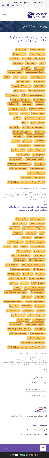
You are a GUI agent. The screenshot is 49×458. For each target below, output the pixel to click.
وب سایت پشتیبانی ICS (36, 429)
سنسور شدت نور (23, 145)
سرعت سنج (27, 104)
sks (23, 122)
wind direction (36, 108)
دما (15, 76)
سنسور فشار (17, 63)
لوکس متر (26, 140)
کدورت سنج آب (15, 159)
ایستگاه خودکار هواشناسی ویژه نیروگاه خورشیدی (27, 416)
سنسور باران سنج (18, 54)
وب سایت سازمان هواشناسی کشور (31, 434)
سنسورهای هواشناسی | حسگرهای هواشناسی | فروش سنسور (27, 39)
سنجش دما (17, 136)
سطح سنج (25, 67)
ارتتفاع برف (14, 127)
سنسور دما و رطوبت (36, 54)
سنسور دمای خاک (37, 76)
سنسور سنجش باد (37, 122)
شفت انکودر (38, 67)
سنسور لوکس (38, 145)
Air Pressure (11, 95)
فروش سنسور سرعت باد (34, 72)
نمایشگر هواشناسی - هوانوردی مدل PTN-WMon (25, 182)
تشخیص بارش (18, 150)
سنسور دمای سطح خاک (18, 168)
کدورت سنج (39, 163)
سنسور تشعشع (19, 90)
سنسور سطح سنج (23, 81)
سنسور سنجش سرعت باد (21, 131)
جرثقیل (16, 118)
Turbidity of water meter (18, 163)
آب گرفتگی (14, 58)
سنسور (23, 76)
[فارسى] (41, 407)
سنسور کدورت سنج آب (35, 172)
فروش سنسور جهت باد (17, 108)
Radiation (38, 99)
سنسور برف (39, 131)
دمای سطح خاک (37, 168)
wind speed (13, 104)
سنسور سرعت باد (37, 49)
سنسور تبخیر (38, 81)
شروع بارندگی (38, 154)
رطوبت (6, 76)
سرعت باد (39, 104)
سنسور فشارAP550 (36, 90)
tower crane (37, 113)
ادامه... (45, 201)
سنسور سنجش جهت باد (35, 136)
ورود (7, 448)
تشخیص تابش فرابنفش (34, 159)
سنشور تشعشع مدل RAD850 (32, 95)
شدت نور (15, 140)
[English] (45, 407)
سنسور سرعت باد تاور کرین (34, 118)
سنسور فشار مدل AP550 (20, 86)
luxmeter (39, 140)
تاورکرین (12, 113)
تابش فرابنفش (22, 154)
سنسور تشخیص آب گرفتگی (33, 58)
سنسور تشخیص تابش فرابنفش (32, 177)
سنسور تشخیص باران (35, 150)
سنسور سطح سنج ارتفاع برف (33, 127)
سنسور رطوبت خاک (14, 72)
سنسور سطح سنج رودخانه (20, 99)
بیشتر (45, 204)
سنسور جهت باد (21, 49)
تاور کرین (24, 113)
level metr (38, 86)
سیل (41, 63)
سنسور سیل (30, 63)
